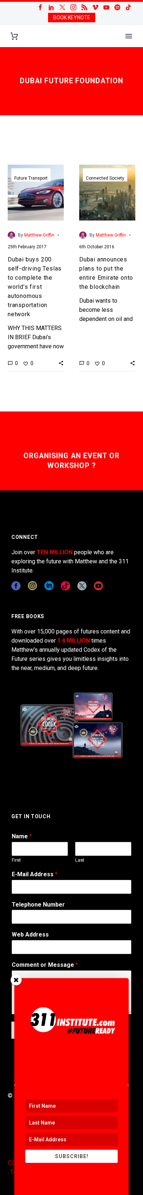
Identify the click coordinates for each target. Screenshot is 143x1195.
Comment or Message (45, 964)
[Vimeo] (95, 7)
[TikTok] (128, 7)
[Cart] (14, 36)
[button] (61, 363)
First (16, 860)
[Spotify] (117, 7)
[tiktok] (65, 585)
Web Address (30, 934)
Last (79, 860)
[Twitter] (62, 7)
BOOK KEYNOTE (71, 17)
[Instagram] (73, 7)
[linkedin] (49, 585)
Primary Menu (128, 36)
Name (22, 836)
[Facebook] (40, 7)
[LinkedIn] (51, 7)
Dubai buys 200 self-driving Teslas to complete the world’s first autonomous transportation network (35, 287)
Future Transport (31, 178)
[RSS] (84, 7)
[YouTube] (106, 7)
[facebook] (16, 585)
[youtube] (98, 585)
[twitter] (82, 585)
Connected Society (105, 178)
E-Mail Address (35, 874)
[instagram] (32, 585)
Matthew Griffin (39, 235)
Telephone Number (38, 904)
